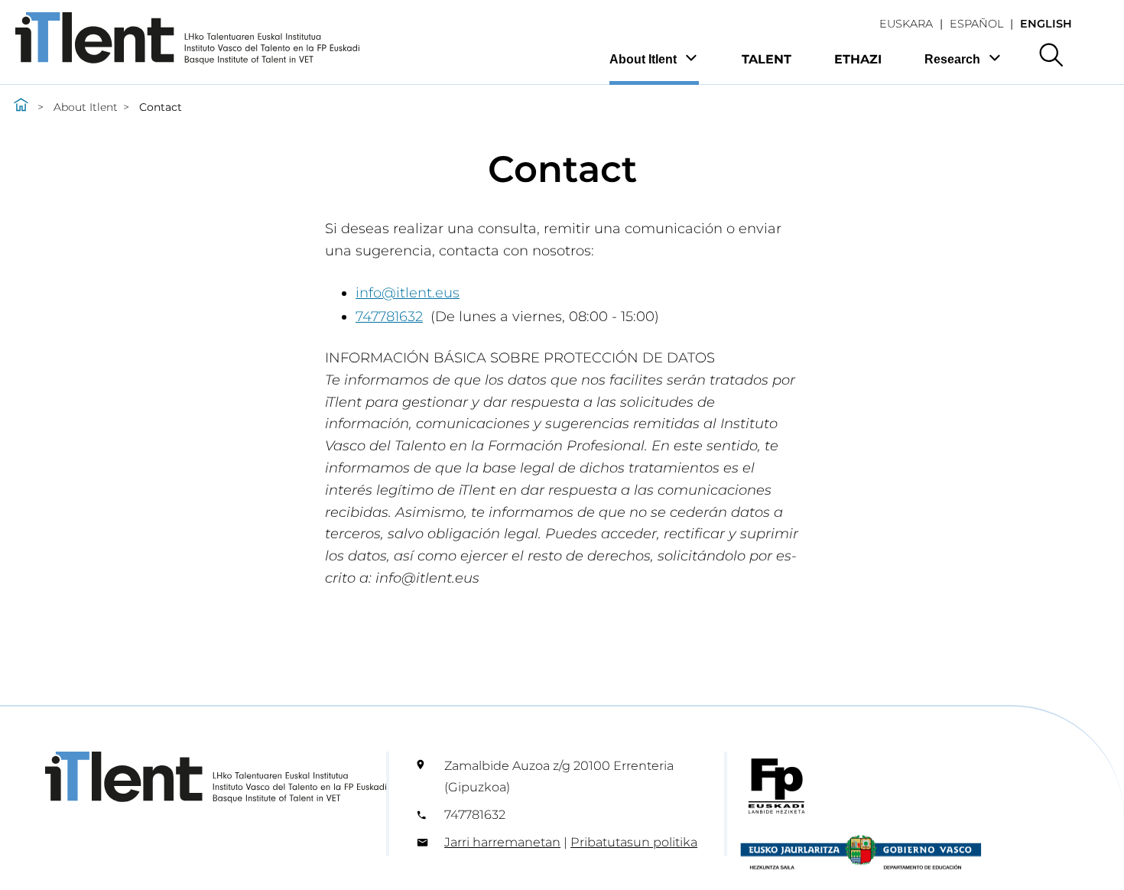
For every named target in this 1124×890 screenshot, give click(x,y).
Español (976, 24)
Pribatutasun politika (633, 841)
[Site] (187, 60)
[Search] (1051, 56)
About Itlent (643, 59)
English (1046, 24)
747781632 (389, 316)
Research (952, 59)
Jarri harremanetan (502, 841)
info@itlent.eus (408, 292)
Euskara (906, 24)
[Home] (21, 107)
